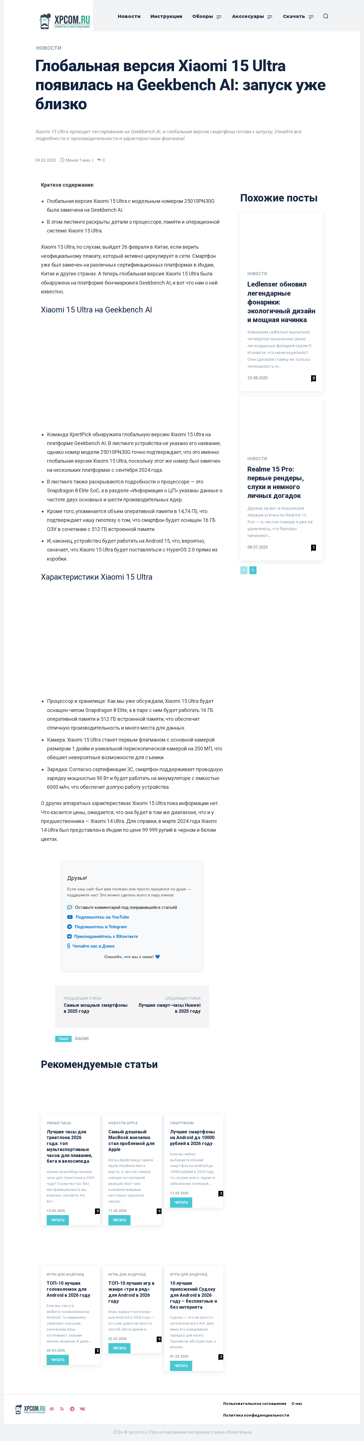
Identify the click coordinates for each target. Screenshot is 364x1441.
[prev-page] (243, 570)
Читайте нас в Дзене (94, 946)
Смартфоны (182, 1123)
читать (58, 1220)
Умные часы (59, 1123)
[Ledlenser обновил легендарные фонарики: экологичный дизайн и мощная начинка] (281, 237)
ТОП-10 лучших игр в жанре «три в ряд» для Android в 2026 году (131, 1292)
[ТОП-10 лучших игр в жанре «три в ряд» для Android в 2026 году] (132, 1248)
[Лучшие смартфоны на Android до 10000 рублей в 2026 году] (193, 1096)
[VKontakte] (82, 1409)
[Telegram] (72, 1409)
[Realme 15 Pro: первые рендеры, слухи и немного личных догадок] (281, 421)
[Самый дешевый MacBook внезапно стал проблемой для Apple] (132, 1096)
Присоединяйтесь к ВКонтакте (106, 936)
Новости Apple (123, 1123)
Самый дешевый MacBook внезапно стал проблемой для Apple (131, 1140)
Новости (48, 48)
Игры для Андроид (65, 1274)
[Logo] (63, 21)
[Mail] (51, 1409)
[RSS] (62, 1409)
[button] (325, 16)
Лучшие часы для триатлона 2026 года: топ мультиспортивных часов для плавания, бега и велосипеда (69, 1146)
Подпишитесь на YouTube (102, 917)
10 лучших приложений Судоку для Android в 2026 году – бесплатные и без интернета (193, 1295)
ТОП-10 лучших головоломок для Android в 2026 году (68, 1289)
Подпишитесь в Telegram (101, 927)
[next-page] (253, 570)
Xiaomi (82, 1038)
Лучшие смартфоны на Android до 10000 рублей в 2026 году (192, 1137)
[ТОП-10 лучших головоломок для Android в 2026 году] (70, 1248)
